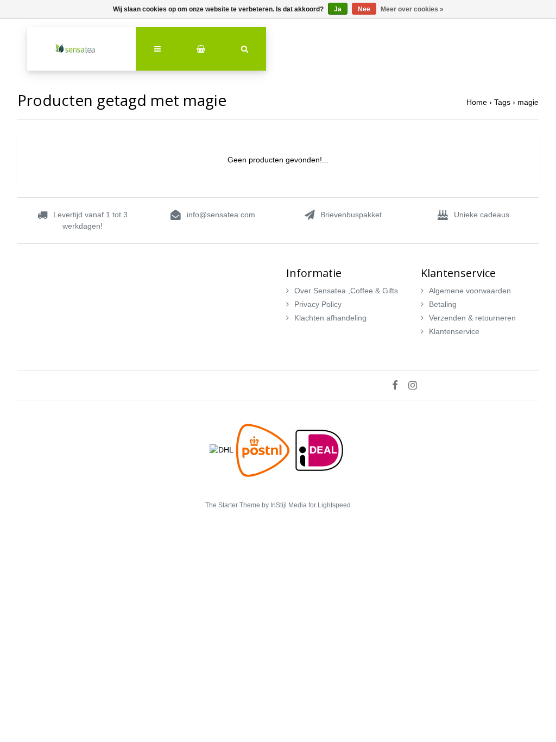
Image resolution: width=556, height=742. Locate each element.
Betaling (443, 304)
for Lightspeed (329, 505)
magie (528, 102)
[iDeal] (319, 449)
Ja (338, 9)
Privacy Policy (318, 304)
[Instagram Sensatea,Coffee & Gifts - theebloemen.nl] (416, 385)
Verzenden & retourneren (472, 317)
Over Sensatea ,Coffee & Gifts (346, 290)
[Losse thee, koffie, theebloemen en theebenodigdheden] (81, 49)
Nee (364, 9)
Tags (502, 102)
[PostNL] (264, 449)
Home (476, 102)
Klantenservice (454, 331)
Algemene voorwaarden (470, 290)
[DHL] (223, 449)
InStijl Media (288, 505)
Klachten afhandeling (330, 317)
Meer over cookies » (412, 9)
